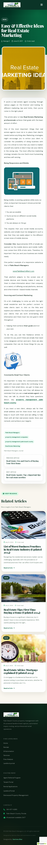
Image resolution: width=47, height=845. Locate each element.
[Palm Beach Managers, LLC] (11, 4)
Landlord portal (9, 763)
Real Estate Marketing (12, 446)
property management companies (16, 437)
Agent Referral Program (12, 778)
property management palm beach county (19, 441)
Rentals (6, 747)
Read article (8, 568)
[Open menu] (42, 5)
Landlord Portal (9, 791)
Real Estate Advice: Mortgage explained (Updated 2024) (21, 671)
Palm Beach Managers (12, 432)
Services (6, 755)
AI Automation (8, 751)
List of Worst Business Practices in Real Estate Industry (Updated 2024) (23, 549)
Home (5, 743)
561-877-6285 (11, 809)
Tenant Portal (8, 782)
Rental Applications (10, 786)
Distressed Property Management (15, 795)
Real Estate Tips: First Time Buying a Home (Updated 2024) (22, 611)
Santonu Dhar (17, 839)
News (5, 19)
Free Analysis (8, 759)
